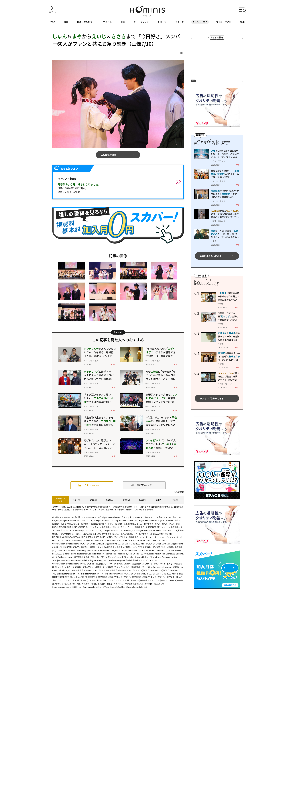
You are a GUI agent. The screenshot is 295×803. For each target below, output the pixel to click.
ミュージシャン (141, 22)
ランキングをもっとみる (212, 398)
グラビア (179, 22)
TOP (52, 22)
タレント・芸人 (200, 22)
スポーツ (161, 22)
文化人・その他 (223, 22)
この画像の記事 (108, 154)
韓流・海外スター (85, 22)
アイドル (107, 22)
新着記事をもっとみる (210, 255)
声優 (122, 22)
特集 (242, 22)
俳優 (66, 22)
